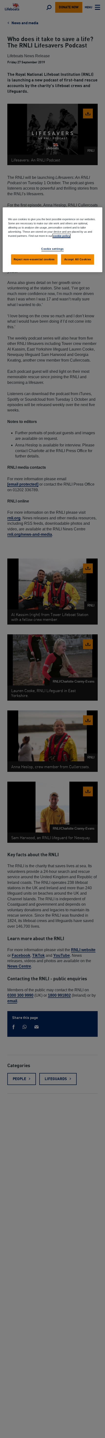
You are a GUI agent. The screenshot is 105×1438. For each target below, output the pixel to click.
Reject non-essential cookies (34, 259)
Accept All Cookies (77, 259)
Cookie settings (52, 248)
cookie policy (61, 235)
